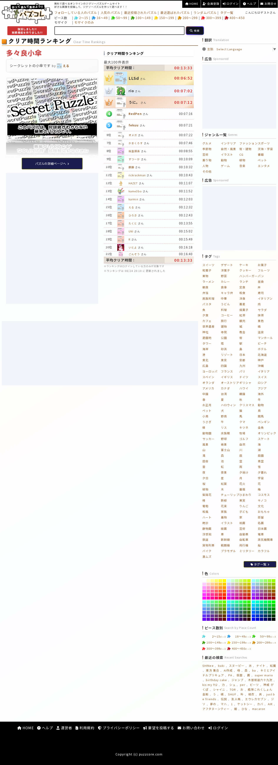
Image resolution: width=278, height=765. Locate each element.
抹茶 (261, 315)
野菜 (224, 276)
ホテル (262, 349)
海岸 (205, 349)
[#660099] (212, 619)
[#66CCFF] (204, 605)
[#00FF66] (265, 601)
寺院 (224, 332)
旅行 (224, 321)
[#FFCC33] (220, 584)
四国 (224, 366)
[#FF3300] (224, 594)
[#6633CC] (208, 615)
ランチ (243, 282)
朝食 (205, 287)
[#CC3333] (245, 594)
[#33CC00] (249, 605)
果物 (205, 276)
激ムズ (207, 556)
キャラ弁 (227, 293)
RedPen (135, 113)
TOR (233, 689)
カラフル (264, 551)
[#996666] (265, 591)
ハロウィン (228, 405)
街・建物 (245, 149)
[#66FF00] (224, 601)
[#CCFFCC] (233, 580)
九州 (242, 366)
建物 (224, 326)
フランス (227, 371)
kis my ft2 (209, 685)
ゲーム (225, 166)
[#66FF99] (212, 601)
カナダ (225, 388)
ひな (245, 709)
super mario (264, 675)
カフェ (207, 321)
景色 (261, 321)
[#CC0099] (237, 598)
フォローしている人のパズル (75, 12)
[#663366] (216, 615)
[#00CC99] (261, 605)
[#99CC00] (273, 584)
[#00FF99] (261, 601)
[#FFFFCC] (208, 580)
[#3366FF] (229, 612)
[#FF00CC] (208, 598)
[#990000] (273, 598)
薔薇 (242, 489)
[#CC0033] (245, 598)
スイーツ (208, 265)
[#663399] (212, 615)
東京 (224, 360)
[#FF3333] (220, 594)
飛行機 (243, 545)
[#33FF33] (245, 601)
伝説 (224, 699)
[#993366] (265, 594)
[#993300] (273, 594)
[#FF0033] (220, 598)
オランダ (208, 383)
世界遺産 (208, 326)
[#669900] (224, 608)
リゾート (227, 355)
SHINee (208, 666)
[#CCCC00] (249, 584)
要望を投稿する (160, 727)
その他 (207, 171)
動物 (224, 160)
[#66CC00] (224, 605)
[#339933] (245, 608)
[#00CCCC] (257, 605)
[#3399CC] (233, 608)
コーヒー (227, 315)
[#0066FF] (253, 612)
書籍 (261, 154)
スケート (264, 439)
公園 (224, 338)
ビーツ (254, 685)
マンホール (265, 338)
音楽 (242, 166)
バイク (207, 551)
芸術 (205, 154)
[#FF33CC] (208, 594)
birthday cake (216, 680)
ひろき (133, 215)
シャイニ (219, 689)
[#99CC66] (265, 584)
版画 (224, 528)
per (242, 685)
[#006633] (269, 612)
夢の (213, 704)
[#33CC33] (245, 605)
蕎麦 (242, 304)
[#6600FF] (204, 619)
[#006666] (265, 612)
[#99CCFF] (253, 584)
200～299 (190, 17)
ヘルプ (251, 4)
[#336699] (237, 612)
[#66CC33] (220, 605)
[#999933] (269, 587)
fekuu (134, 125)
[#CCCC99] (237, 584)
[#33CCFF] (229, 605)
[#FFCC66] (216, 584)
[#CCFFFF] (229, 580)
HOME (193, 4)
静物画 (207, 528)
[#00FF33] (269, 601)
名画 (261, 523)
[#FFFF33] (220, 580)
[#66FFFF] (204, 601)
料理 (224, 310)
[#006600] (273, 612)
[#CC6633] (245, 591)
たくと (133, 223)
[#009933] (269, 608)
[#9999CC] (257, 587)
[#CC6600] (249, 591)
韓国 (242, 394)
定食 (242, 287)
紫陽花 (207, 495)
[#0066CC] (257, 612)
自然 (242, 444)
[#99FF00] (273, 580)
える (131, 207)
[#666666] (216, 612)
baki (221, 666)
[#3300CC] (233, 619)
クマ (242, 422)
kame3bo (135, 191)
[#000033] (269, 619)
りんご (243, 506)
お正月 (207, 405)
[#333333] (245, 615)
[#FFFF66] (216, 580)
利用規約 (86, 727)
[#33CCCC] (233, 605)
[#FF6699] (212, 591)
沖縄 (261, 366)
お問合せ (270, 4)
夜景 (224, 472)
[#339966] (241, 608)
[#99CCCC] (257, 584)
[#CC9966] (241, 587)
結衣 (251, 694)
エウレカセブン (255, 699)
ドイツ (243, 377)
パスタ (207, 304)
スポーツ (264, 143)
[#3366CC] (233, 612)
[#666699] (212, 612)
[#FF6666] (216, 591)
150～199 (166, 17)
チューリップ (230, 495)
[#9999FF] (253, 587)
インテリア (228, 143)
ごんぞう (134, 254)
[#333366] (241, 615)
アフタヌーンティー (216, 709)
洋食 (242, 298)
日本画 (262, 528)
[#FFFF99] (212, 580)
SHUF (232, 694)
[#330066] (241, 619)
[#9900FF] (253, 598)
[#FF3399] (212, 594)
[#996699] (261, 591)
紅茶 (242, 315)
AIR (270, 704)
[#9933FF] (253, 594)
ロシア (262, 383)
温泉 (261, 332)
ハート (207, 517)
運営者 (66, 727)
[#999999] (261, 587)
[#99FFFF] (253, 580)
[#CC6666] (241, 591)
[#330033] (245, 619)
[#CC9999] (237, 587)
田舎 (205, 461)
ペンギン (264, 422)
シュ (232, 685)
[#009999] (261, 608)
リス (224, 427)
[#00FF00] (273, 601)
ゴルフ (243, 439)
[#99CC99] (261, 584)
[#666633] (220, 612)
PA (230, 675)
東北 (205, 360)
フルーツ (264, 270)
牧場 (242, 433)
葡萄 (205, 506)
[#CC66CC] (233, 591)
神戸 (261, 360)
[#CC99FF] (229, 587)
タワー (207, 343)
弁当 (205, 293)
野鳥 (224, 416)
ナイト (260, 666)
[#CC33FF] (229, 594)
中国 (205, 394)
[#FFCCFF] (204, 584)
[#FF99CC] (208, 587)
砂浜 (224, 349)
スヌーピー (236, 666)
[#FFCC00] (224, 584)
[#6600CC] (208, 619)
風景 (205, 444)
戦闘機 (225, 545)
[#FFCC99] (212, 584)
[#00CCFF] (253, 605)
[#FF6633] (220, 591)
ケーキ (243, 265)
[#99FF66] (265, 580)
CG (241, 154)
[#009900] (273, 608)
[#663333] (220, 615)
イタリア (264, 371)
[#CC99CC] (233, 587)
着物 (224, 517)
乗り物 (207, 160)
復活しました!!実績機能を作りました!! (27, 30)
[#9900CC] (257, 598)
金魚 (261, 427)
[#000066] (265, 619)
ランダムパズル (205, 12)
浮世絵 (207, 534)
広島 (205, 366)
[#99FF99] (261, 580)
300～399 (213, 17)
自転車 (243, 540)
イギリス (227, 377)
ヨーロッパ (210, 371)
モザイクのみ (84, 22)
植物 (242, 160)
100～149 (143, 17)
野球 (224, 439)
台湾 (224, 394)
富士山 (225, 450)
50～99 (121, 17)
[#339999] (237, 608)
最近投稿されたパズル (140, 12)
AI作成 (228, 670)
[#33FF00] (249, 601)
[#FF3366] (216, 594)
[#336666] (241, 612)
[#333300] (249, 615)
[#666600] (224, 612)
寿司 (261, 293)
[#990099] (261, 598)
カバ (260, 704)
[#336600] (249, 612)
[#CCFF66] (241, 580)
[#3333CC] (233, 615)
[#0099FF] (253, 608)
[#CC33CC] (233, 594)
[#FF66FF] (204, 591)
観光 (242, 321)
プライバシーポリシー (121, 727)
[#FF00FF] (204, 598)
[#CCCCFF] (229, 584)
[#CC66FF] (229, 591)
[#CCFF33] (245, 580)
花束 (224, 506)
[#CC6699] (237, 591)
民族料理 (208, 298)
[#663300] (224, 615)
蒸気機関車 (265, 540)
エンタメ (264, 166)
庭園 (261, 455)
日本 (242, 355)
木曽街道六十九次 (260, 680)
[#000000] (273, 619)
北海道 (262, 355)
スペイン (208, 377)
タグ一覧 (226, 12)
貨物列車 (208, 545)
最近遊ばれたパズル (175, 12)
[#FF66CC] (208, 591)
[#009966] (265, 608)
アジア (262, 388)
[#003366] (265, 615)
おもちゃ (264, 512)
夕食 (205, 315)
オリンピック (267, 433)
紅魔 (273, 666)
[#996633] (269, 591)
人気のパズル (110, 12)
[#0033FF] (253, 615)
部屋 (261, 517)
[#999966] (265, 587)
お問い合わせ (193, 727)
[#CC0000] (249, 598)
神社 (205, 332)
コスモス (264, 495)
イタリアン (265, 298)
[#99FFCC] (257, 580)
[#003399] (261, 615)
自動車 (243, 534)
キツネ (243, 427)
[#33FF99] (237, 601)
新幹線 (225, 540)
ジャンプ (237, 680)
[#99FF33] (269, 580)
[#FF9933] (220, 587)
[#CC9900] (249, 587)
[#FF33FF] (204, 594)
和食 (242, 293)
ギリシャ (245, 383)
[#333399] (237, 615)
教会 (242, 332)
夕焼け (243, 472)
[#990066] (265, 598)
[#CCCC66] (241, 584)
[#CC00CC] (233, 598)
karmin (133, 199)
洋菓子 (225, 270)
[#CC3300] (249, 594)
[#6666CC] (208, 612)
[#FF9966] (216, 587)
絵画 (242, 523)
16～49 (102, 17)
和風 (205, 512)
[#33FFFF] (229, 601)
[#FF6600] (224, 591)
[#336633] (245, 612)
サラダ (262, 310)
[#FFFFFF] (204, 580)
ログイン (232, 4)
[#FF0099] (212, 598)
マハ (224, 704)
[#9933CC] (257, 594)
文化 (261, 506)
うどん (225, 304)
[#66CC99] (212, 605)
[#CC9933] (245, 587)
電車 (261, 534)
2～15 (83, 17)
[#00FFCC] (257, 601)
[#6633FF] (204, 615)
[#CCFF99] (237, 580)
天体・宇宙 (265, 149)
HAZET (133, 183)
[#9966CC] (257, 591)
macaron (258, 709)
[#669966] (216, 608)
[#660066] (216, 619)
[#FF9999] (212, 587)
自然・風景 (228, 149)
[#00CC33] (269, 605)
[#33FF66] (241, 601)
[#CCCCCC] (233, 584)
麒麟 (131, 167)
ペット (262, 160)
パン (261, 276)
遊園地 (207, 338)
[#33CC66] (241, 605)
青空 (261, 461)
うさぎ (207, 422)
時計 (205, 523)
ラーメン (208, 282)
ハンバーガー (248, 276)
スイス (262, 377)
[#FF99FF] (204, 587)
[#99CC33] (269, 584)
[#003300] (273, 615)
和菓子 (207, 270)
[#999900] (273, 587)
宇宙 (261, 478)
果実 (242, 500)
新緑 (224, 500)
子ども (243, 512)
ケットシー (245, 704)
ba (254, 670)
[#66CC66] (216, 605)
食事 (224, 287)
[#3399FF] (229, 608)
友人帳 (235, 699)
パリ (242, 371)
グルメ (207, 143)
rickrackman (137, 175)
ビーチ (262, 343)
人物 (205, 166)
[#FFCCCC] (208, 584)
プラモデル (228, 551)
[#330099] (237, 619)
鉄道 (205, 540)
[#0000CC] (257, 619)
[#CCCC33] (245, 584)
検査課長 (134, 151)
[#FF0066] (216, 598)
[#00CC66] (265, 605)
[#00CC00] (273, 605)
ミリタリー (247, 551)
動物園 (207, 433)
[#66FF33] (220, 601)
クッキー (245, 270)
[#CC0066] (241, 598)
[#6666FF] (204, 612)
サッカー (208, 439)
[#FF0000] (224, 598)
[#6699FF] (204, 608)
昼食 (261, 282)
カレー (225, 282)
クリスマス (247, 405)
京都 (242, 360)
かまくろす (136, 143)
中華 (224, 298)
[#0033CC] (257, 615)
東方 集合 (212, 670)
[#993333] (269, 594)
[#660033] (220, 619)
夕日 (205, 478)
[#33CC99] (237, 605)
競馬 (261, 416)
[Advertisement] (52, 205)
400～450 (237, 17)
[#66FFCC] (208, 601)
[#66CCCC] (208, 605)
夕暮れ (262, 472)
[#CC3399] (237, 594)
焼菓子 (243, 310)
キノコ (262, 500)
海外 (261, 394)
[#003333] (269, 615)
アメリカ (208, 388)
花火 (242, 484)
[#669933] (220, 608)
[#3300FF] (229, 619)
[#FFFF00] (224, 580)
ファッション (248, 143)
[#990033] (269, 598)
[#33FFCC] (233, 601)
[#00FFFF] (253, 601)
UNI (131, 231)
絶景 (224, 444)
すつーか (134, 159)
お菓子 (262, 265)
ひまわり (245, 495)
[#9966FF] (253, 591)
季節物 (207, 149)
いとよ (133, 247)
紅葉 (224, 484)
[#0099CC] (257, 608)
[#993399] (261, 594)
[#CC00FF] (229, 598)
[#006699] (261, 612)
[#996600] (273, 591)
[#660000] (224, 619)
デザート (227, 265)
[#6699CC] (208, 608)
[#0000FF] (253, 619)
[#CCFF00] (249, 580)
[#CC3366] (241, 594)
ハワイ (243, 388)
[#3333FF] (229, 615)
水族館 (225, 433)
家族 (224, 512)
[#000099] (261, 619)
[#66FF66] (216, 601)
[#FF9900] (224, 587)
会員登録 (213, 4)
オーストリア (230, 383)
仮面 (240, 675)
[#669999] (212, 608)
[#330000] (249, 619)
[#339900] (249, 608)
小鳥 (205, 416)
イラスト (227, 154)
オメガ (133, 135)
